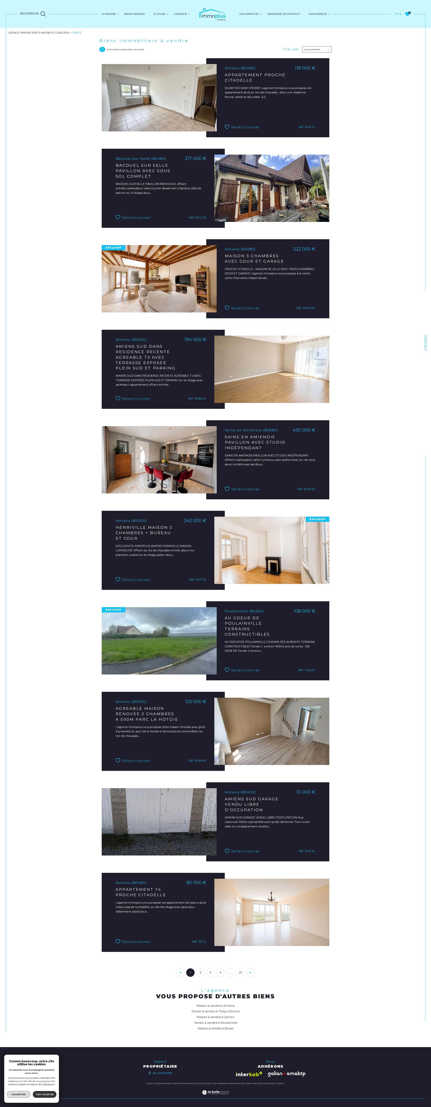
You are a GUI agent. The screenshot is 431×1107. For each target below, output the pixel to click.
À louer (159, 13)
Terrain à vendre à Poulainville (215, 1022)
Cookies (280, 1083)
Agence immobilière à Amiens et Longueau (39, 32)
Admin (249, 1083)
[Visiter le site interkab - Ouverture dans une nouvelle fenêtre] (249, 1074)
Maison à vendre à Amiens (215, 1005)
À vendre (109, 13)
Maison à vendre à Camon (215, 1017)
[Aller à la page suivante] (250, 972)
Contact (425, 343)
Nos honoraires (220, 1083)
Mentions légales (236, 1083)
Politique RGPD (268, 1083)
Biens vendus (134, 13)
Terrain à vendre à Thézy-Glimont (215, 1011)
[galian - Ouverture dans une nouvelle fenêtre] (286, 1074)
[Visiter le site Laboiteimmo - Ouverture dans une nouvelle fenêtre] (215, 1096)
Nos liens (257, 1083)
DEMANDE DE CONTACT (283, 13)
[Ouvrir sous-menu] (118, 13)
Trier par (291, 49)
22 (240, 972)
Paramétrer (18, 1094)
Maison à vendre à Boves (216, 1028)
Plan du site (206, 1083)
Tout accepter (45, 1094)
